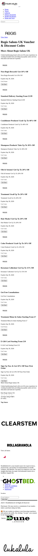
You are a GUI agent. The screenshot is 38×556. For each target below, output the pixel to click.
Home (6, 9)
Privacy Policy (9, 487)
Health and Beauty (10, 16)
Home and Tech (10, 18)
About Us (8, 484)
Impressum (8, 489)
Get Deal (4, 84)
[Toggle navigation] (19, 6)
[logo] (10, 6)
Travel (7, 11)
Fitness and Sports (10, 15)
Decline (3, 518)
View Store (4, 37)
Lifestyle (7, 13)
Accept (9, 518)
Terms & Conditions (11, 486)
